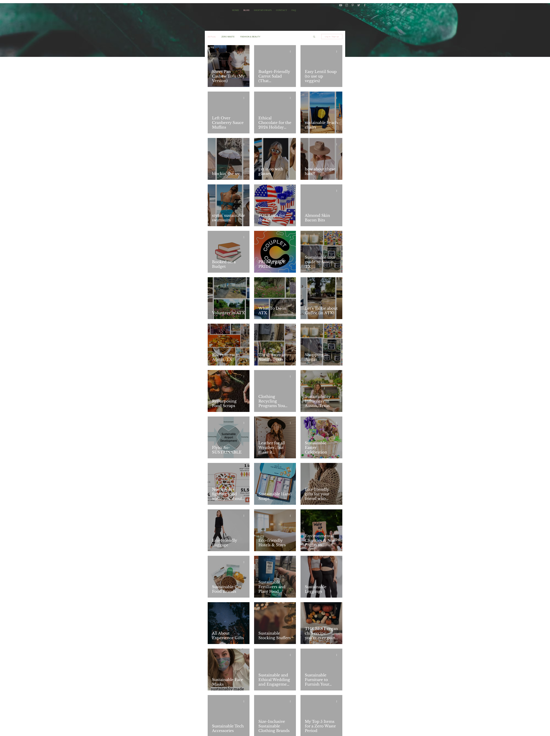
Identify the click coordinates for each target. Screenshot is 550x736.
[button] (314, 36)
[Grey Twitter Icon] (359, 5)
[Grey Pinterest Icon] (352, 5)
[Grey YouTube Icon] (340, 5)
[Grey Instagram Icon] (346, 5)
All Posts (212, 36)
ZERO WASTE (228, 36)
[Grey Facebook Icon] (365, 5)
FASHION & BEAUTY (250, 36)
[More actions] (244, 51)
